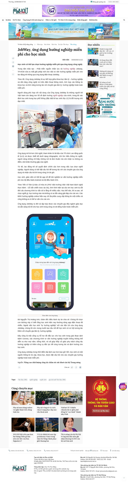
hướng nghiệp (69, 69)
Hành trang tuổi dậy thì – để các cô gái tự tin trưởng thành (107, 52)
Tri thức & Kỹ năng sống (66, 20)
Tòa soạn (105, 450)
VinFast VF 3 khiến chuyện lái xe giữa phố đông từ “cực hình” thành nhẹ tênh (71, 410)
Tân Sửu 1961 (22, 380)
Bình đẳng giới (82, 20)
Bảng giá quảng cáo (99, 2)
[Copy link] (13, 58)
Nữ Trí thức (17, 20)
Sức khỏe (47, 44)
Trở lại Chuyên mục (19, 367)
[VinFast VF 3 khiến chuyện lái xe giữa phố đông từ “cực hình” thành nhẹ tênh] (70, 398)
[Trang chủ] (3, 20)
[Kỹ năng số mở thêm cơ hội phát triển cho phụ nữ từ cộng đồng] (93, 84)
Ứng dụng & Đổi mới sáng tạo (33, 20)
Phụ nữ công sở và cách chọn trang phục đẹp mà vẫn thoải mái (46, 409)
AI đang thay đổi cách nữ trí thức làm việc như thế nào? (106, 63)
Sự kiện (8, 20)
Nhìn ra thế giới (51, 20)
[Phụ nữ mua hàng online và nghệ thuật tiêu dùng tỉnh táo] (23, 398)
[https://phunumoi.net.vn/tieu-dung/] (13, 74)
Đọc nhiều (94, 44)
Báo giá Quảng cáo (91, 450)
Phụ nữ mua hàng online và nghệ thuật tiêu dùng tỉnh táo (22, 409)
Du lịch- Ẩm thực (63, 44)
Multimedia (93, 20)
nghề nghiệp (58, 95)
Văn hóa (54, 44)
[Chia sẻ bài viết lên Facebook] (13, 62)
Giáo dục (40, 44)
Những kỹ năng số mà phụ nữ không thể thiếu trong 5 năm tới (106, 74)
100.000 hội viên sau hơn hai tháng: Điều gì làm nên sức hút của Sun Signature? (23, 437)
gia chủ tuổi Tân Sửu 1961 (57, 380)
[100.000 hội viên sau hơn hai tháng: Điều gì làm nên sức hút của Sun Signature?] (23, 425)
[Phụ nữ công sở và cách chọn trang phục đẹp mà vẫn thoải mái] (46, 398)
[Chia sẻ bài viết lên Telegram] (13, 66)
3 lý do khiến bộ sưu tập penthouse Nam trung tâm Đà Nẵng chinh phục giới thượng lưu (46, 437)
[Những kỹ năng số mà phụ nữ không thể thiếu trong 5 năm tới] (93, 73)
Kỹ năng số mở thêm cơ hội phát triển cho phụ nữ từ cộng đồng (107, 85)
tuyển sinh (43, 380)
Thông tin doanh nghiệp (76, 450)
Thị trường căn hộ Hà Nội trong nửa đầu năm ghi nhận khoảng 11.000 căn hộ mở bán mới (71, 437)
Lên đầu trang (116, 450)
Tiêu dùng (73, 44)
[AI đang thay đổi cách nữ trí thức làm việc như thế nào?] (93, 62)
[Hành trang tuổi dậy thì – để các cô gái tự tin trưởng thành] (93, 51)
